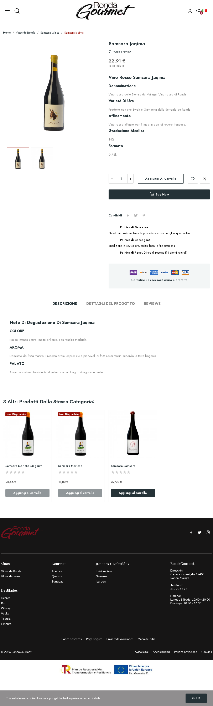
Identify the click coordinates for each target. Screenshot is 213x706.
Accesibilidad (161, 651)
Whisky (6, 608)
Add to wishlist (193, 179)
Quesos (57, 576)
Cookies (206, 651)
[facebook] (191, 532)
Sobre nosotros (72, 639)
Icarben (101, 581)
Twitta (136, 215)
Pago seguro (94, 639)
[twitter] (199, 532)
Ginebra (6, 623)
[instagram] (208, 532)
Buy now (162, 194)
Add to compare (205, 179)
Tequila (6, 618)
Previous (12, 92)
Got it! (196, 698)
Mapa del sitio (147, 639)
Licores (5, 598)
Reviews (152, 303)
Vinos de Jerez (10, 576)
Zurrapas (57, 581)
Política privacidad (185, 651)
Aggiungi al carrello (160, 178)
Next (94, 92)
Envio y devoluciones (120, 639)
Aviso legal (142, 651)
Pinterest (144, 215)
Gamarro (101, 576)
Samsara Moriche (70, 466)
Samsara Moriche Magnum (23, 466)
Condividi (128, 215)
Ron (3, 603)
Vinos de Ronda (11, 571)
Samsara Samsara (123, 466)
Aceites (57, 571)
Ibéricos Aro (104, 571)
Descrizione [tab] (64, 303)
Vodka (5, 613)
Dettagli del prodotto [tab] (110, 303)
